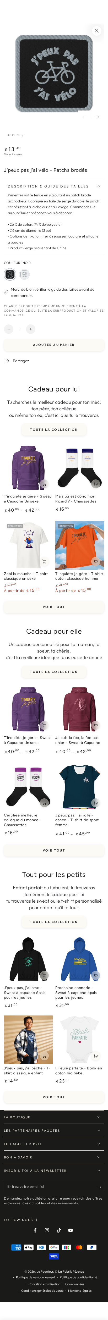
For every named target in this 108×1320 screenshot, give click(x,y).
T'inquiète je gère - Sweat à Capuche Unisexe (27, 499)
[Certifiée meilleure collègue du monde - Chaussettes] (28, 787)
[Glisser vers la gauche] (84, 117)
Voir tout (54, 607)
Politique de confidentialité (78, 1277)
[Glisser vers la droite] (97, 117)
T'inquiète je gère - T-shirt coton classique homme (79, 576)
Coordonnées (74, 1284)
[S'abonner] (101, 1186)
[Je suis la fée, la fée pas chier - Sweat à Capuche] (79, 709)
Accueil (14, 135)
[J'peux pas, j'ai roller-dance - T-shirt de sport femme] (79, 787)
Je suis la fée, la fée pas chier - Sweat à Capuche (77, 740)
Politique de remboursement (35, 1277)
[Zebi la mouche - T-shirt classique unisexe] (28, 545)
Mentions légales (79, 1291)
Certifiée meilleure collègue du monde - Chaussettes (22, 820)
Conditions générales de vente (42, 1291)
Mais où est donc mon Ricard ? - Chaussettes (76, 499)
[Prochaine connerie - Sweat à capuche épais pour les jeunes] (79, 959)
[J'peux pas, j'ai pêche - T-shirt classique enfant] (28, 1039)
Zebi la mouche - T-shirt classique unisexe (26, 576)
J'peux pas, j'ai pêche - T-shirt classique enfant (27, 1070)
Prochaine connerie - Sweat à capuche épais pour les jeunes (76, 992)
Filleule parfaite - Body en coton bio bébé (78, 1070)
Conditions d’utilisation (45, 1284)
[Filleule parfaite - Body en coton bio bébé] (79, 1039)
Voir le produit (44, 483)
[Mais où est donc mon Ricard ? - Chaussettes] (79, 468)
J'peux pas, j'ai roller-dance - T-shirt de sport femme (77, 820)
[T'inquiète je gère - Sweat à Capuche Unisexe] (28, 468)
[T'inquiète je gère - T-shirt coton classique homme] (79, 545)
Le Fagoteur (44, 1271)
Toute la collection (54, 430)
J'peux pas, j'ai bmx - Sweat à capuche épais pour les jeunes (25, 992)
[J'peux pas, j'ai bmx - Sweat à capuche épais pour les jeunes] (28, 959)
